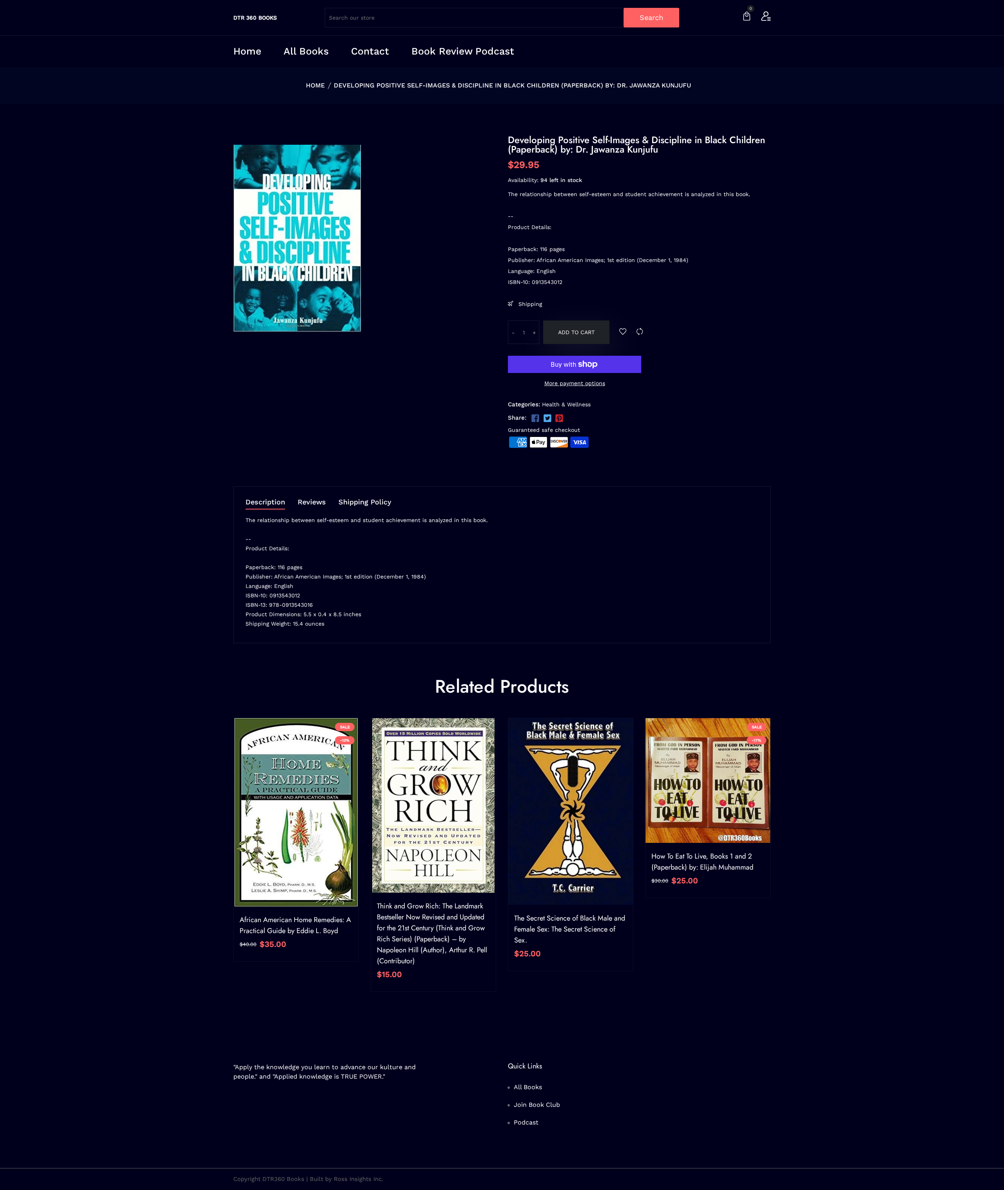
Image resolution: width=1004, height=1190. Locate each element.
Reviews (312, 502)
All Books (306, 51)
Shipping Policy (364, 502)
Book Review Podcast (462, 51)
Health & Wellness (566, 404)
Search (651, 17)
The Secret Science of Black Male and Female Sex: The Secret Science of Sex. (569, 929)
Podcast (526, 1122)
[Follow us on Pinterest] (559, 418)
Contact (370, 51)
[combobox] (502, 17)
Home (247, 51)
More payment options (574, 383)
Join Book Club (537, 1104)
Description (265, 502)
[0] (746, 17)
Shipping (529, 304)
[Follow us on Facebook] (535, 418)
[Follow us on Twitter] (547, 418)
